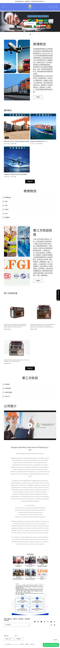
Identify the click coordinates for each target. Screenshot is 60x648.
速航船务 (9, 644)
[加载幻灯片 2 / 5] (26, 34)
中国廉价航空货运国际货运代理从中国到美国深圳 (15, 174)
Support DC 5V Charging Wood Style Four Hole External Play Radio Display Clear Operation (16, 360)
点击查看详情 (30, 23)
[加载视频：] (30, 425)
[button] (3, 7)
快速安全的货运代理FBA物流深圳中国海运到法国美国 (16, 141)
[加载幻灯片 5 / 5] (33, 34)
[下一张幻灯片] (36, 34)
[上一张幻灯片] (19, 34)
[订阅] (28, 625)
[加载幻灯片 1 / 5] (23, 34)
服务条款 (32, 644)
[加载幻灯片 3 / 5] (28, 34)
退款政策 (27, 644)
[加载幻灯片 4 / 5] (30, 34)
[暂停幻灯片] (40, 34)
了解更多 (37, 97)
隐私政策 (22, 644)
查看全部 (30, 181)
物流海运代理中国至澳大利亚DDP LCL (39, 141)
